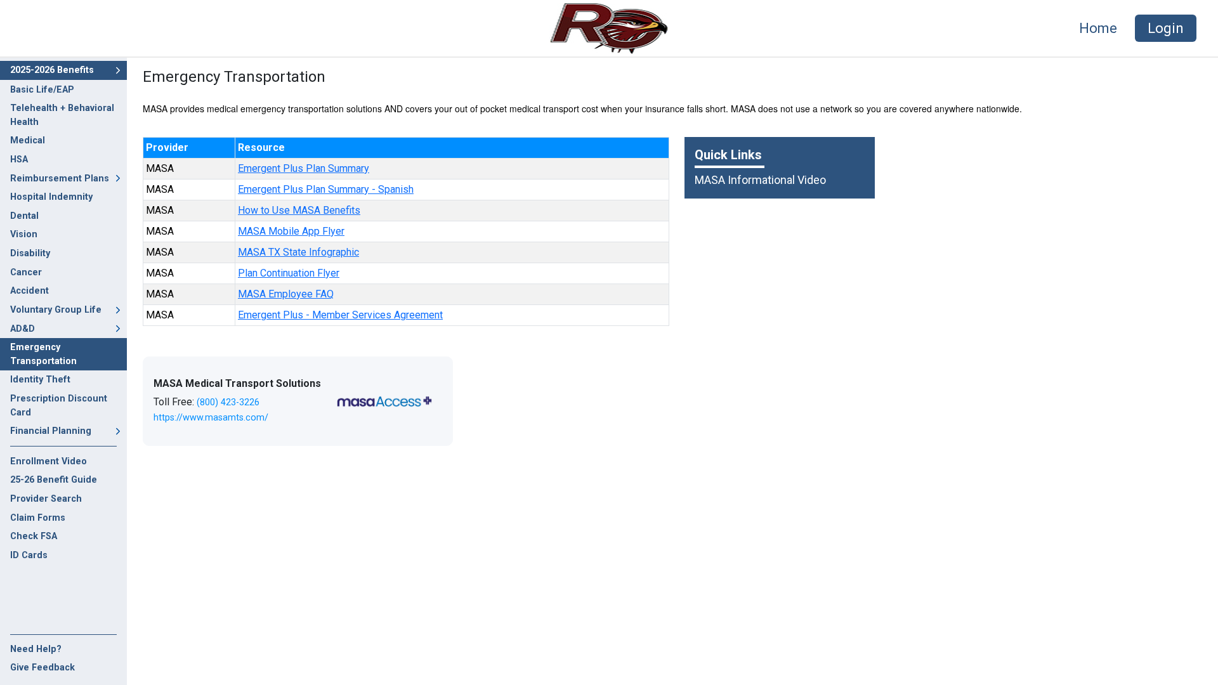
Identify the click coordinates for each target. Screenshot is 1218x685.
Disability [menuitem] (30, 253)
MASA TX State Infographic (298, 252)
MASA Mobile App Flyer (291, 231)
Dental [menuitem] (24, 216)
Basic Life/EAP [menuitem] (42, 89)
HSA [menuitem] (19, 159)
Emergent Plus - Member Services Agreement (340, 315)
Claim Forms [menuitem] (37, 517)
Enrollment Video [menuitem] (48, 461)
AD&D (22, 328)
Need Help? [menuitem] (36, 649)
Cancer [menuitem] (26, 272)
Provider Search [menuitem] (46, 498)
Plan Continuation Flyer (288, 273)
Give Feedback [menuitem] (42, 667)
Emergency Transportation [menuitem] (43, 354)
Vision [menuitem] (23, 234)
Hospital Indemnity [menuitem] (51, 197)
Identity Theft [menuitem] (40, 379)
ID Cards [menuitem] (29, 555)
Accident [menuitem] (29, 290)
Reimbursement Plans (59, 178)
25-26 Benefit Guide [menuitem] (53, 479)
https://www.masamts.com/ (211, 417)
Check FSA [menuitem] (33, 536)
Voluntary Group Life (56, 309)
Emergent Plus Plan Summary (303, 168)
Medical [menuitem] (27, 140)
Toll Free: (206, 402)
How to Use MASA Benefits (299, 210)
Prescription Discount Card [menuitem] (58, 405)
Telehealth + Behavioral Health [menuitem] (62, 115)
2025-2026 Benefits (52, 70)
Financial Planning (50, 431)
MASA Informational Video (760, 179)
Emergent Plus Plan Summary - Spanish (326, 189)
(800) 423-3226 (228, 402)
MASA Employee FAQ (286, 294)
